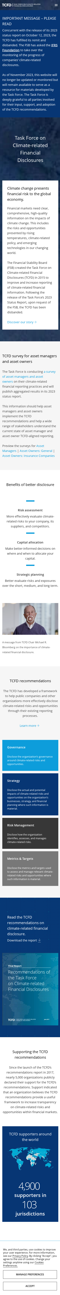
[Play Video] (30, 619)
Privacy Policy (20, 1256)
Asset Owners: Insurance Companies (28, 456)
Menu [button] (56, 5)
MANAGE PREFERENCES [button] (30, 1274)
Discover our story (20, 322)
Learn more (28, 726)
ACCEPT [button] (30, 1286)
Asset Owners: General (36, 451)
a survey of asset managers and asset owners (29, 376)
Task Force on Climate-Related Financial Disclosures (21, 5)
